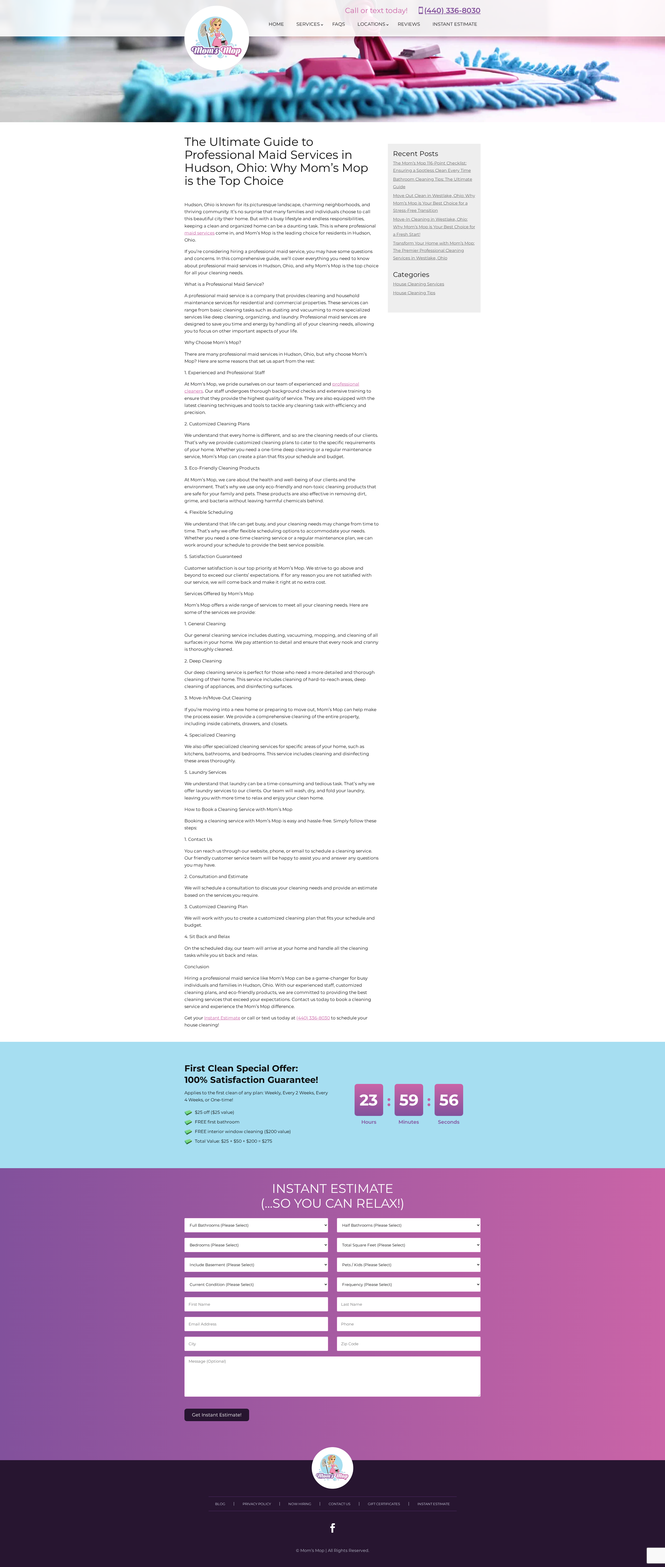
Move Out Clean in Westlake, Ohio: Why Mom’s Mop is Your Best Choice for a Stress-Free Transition (434, 203)
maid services (199, 233)
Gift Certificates (384, 1504)
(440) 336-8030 (452, 10)
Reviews (409, 24)
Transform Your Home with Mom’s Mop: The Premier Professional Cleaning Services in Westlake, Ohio (434, 251)
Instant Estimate (455, 24)
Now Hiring (299, 1504)
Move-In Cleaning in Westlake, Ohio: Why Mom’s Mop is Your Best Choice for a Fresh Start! (434, 227)
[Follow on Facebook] (332, 1528)
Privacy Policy (257, 1504)
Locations (371, 24)
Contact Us (339, 1504)
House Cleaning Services (418, 284)
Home (276, 24)
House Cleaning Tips (414, 292)
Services (308, 24)
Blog (220, 1504)
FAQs (338, 24)
